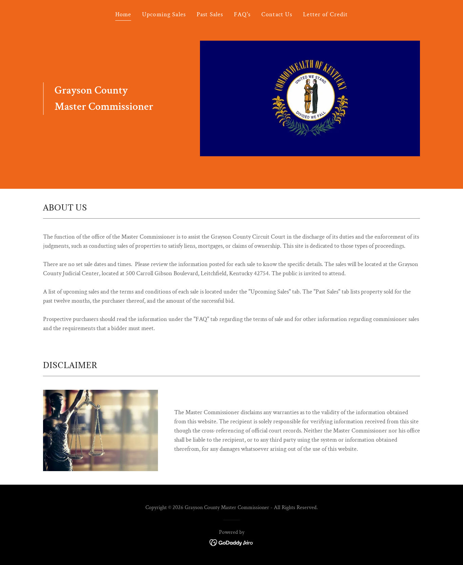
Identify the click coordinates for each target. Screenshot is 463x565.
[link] (231, 542)
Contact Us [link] (276, 14)
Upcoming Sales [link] (164, 14)
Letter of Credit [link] (325, 14)
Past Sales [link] (210, 14)
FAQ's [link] (242, 14)
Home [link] (123, 14)
